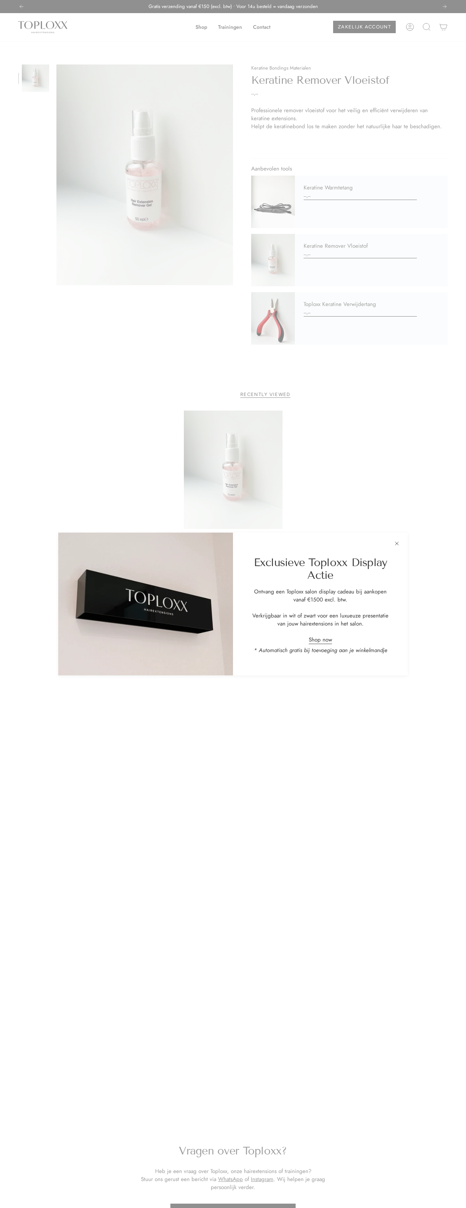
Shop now (320, 640)
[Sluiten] (396, 543)
